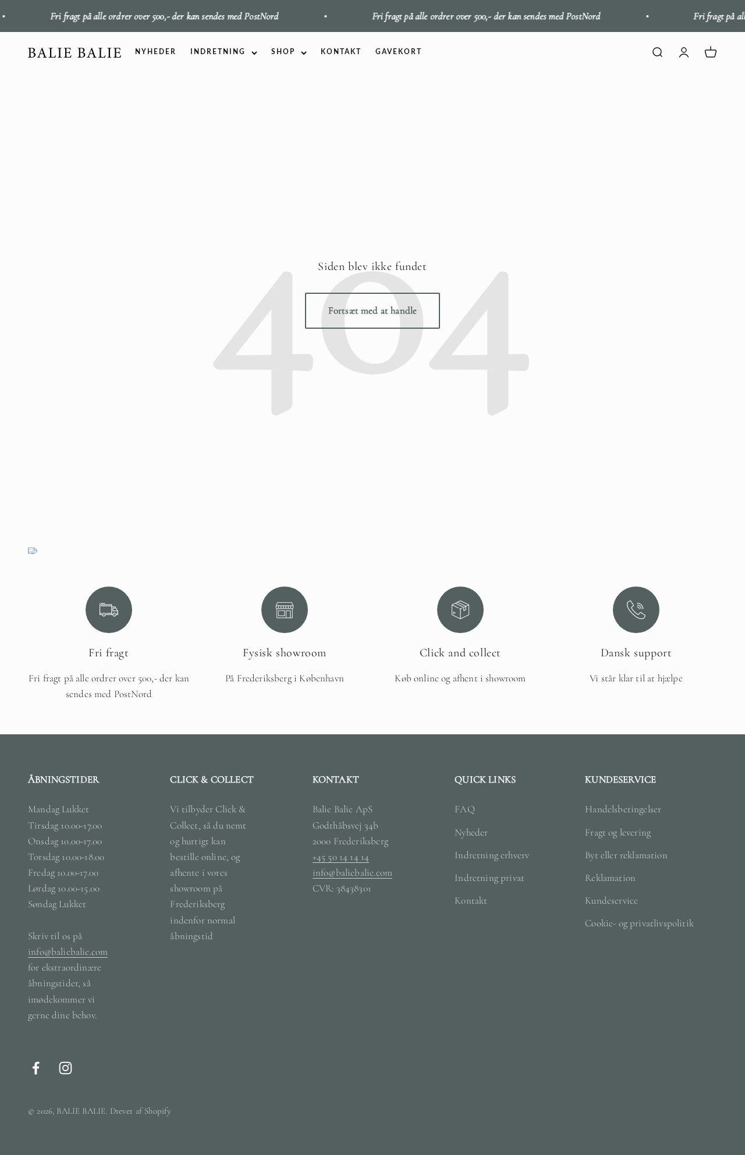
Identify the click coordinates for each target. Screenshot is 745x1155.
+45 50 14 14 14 (341, 857)
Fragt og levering (618, 832)
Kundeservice (611, 900)
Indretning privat (489, 878)
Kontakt (471, 900)
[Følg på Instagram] (65, 1068)
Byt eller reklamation (626, 855)
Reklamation (610, 878)
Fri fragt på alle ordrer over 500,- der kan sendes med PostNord (153, 16)
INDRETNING (218, 52)
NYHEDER (155, 52)
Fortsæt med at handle (372, 310)
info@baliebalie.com (68, 952)
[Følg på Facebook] (36, 1068)
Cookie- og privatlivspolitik (639, 923)
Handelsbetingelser (623, 809)
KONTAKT (341, 52)
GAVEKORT (398, 52)
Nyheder (471, 832)
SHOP (283, 52)
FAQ (465, 809)
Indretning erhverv (492, 855)
